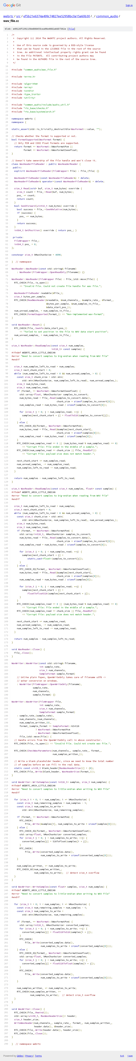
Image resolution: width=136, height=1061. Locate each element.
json (130, 1055)
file (71, 28)
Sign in (129, 5)
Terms (38, 1055)
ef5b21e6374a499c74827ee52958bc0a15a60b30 (56, 16)
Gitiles (20, 1055)
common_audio (107, 16)
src (18, 16)
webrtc (8, 16)
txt (122, 1055)
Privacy (29, 1055)
